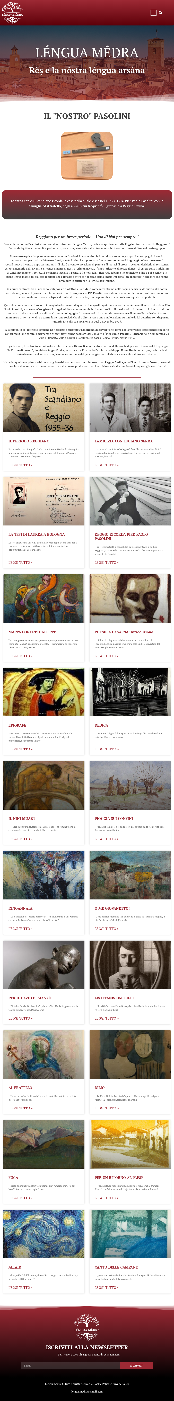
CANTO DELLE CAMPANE (116, 1267)
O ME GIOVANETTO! (112, 908)
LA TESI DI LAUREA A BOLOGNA (36, 534)
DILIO (100, 1087)
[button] (153, 13)
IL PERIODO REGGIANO (28, 441)
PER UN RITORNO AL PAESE (119, 1177)
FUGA (13, 1177)
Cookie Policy (101, 1384)
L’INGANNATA (20, 908)
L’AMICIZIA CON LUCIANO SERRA (124, 441)
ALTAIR (14, 1267)
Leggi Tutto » (20, 465)
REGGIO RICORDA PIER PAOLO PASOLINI (121, 536)
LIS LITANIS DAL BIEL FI (116, 998)
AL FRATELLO (20, 1087)
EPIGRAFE (17, 725)
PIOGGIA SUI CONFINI (114, 818)
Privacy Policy (120, 1384)
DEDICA (101, 725)
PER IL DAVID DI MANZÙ (29, 998)
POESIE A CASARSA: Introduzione (124, 632)
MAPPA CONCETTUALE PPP (32, 632)
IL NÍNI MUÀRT (21, 818)
